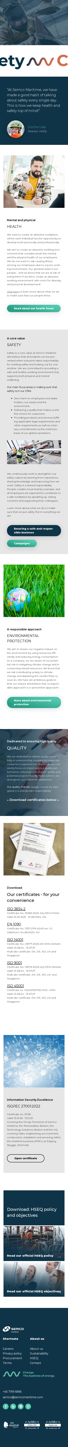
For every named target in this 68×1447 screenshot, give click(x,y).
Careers (8, 1348)
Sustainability (39, 1353)
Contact (35, 1363)
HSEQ (34, 1358)
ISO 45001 (15, 986)
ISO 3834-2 (16, 909)
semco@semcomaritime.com (23, 1397)
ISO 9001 (14, 963)
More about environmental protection (32, 702)
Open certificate (25, 1158)
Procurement (12, 1358)
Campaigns (22, 543)
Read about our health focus (34, 308)
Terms (7, 1363)
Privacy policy (12, 1353)
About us (36, 1348)
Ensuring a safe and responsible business (33, 530)
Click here (13, 291)
